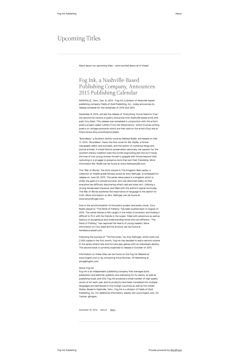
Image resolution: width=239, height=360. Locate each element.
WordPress (176, 350)
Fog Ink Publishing (66, 13)
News (112, 310)
